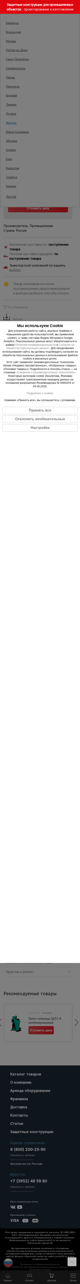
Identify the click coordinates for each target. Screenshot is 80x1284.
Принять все (40, 410)
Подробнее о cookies (40, 393)
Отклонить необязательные (40, 419)
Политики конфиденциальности (35, 344)
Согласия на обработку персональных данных (40, 346)
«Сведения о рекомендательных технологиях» (46, 372)
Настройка (40, 428)
